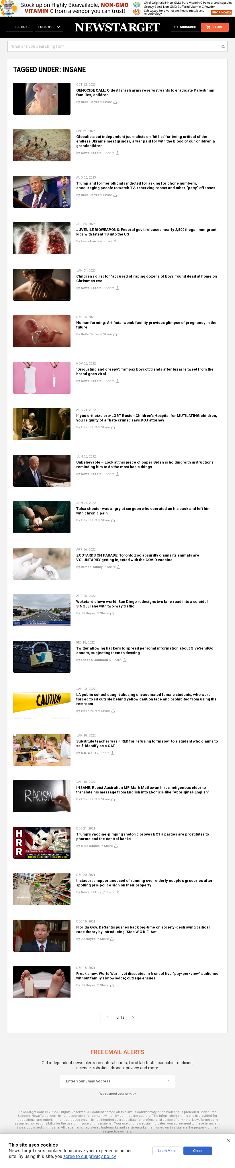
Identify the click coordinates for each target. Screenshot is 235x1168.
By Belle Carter (87, 102)
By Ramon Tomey (89, 567)
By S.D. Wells (86, 753)
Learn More (167, 1151)
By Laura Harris (87, 241)
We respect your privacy (117, 1094)
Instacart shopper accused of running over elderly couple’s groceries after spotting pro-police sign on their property (144, 882)
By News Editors (88, 153)
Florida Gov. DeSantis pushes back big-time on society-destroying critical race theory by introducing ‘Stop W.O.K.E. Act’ (143, 929)
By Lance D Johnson (92, 660)
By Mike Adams (88, 846)
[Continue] (168, 1081)
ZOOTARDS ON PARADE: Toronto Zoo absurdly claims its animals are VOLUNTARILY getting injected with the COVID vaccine (137, 557)
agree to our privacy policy (89, 1156)
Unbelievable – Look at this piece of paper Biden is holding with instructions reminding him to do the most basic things (145, 464)
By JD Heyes (86, 613)
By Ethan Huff (86, 427)
